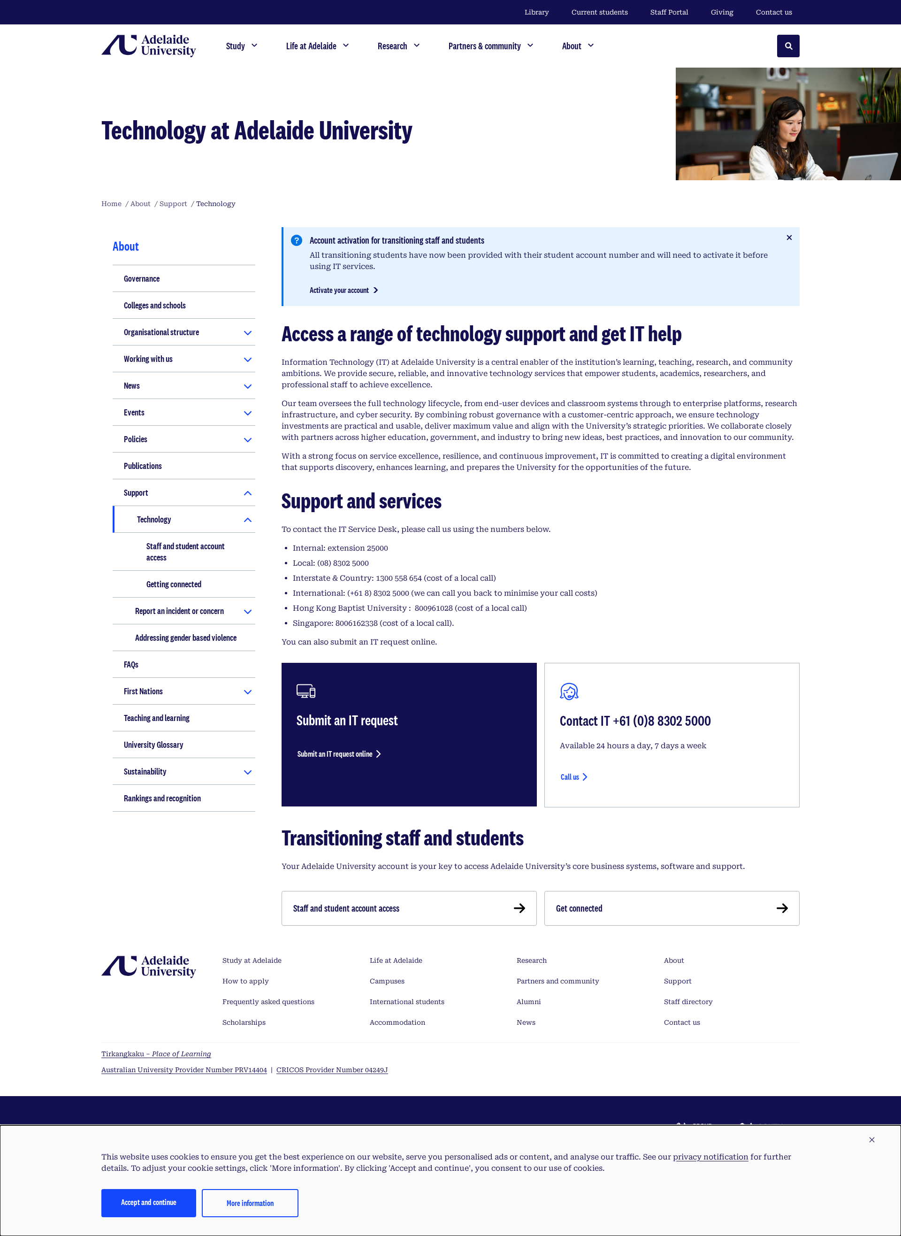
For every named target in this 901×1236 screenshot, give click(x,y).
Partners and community (558, 981)
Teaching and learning (157, 718)
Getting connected (173, 584)
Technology (154, 519)
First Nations (143, 691)
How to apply (245, 981)
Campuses (387, 981)
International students (407, 1002)
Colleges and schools (155, 305)
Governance (142, 278)
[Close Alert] (789, 237)
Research (532, 960)
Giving (722, 12)
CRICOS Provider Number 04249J (332, 1070)
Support (136, 492)
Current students (600, 12)
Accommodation (397, 1022)
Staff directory (688, 1002)
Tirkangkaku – (156, 1054)
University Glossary (153, 744)
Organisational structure (161, 332)
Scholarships (244, 1022)
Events (134, 412)
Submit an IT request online (335, 753)
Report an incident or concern (179, 611)
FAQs (131, 664)
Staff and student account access (185, 551)
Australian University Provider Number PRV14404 (184, 1070)
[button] (872, 1140)
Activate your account (339, 289)
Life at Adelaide (396, 960)
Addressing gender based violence (186, 637)
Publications (143, 466)
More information (250, 1203)
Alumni (529, 1002)
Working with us (148, 359)
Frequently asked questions (268, 1002)
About (674, 960)
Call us (570, 776)
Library (537, 12)
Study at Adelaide (252, 960)
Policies (135, 439)
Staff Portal (669, 12)
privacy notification (710, 1156)
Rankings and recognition (162, 798)
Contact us (774, 12)
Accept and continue (148, 1202)
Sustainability (145, 771)
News (132, 385)
